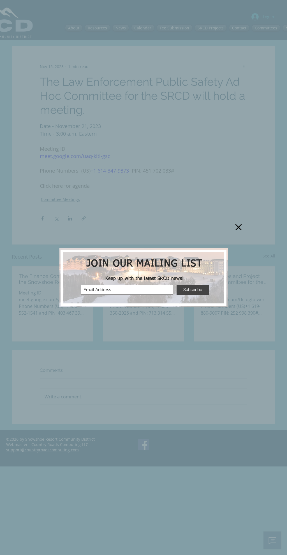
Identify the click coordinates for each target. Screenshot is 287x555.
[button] (238, 227)
